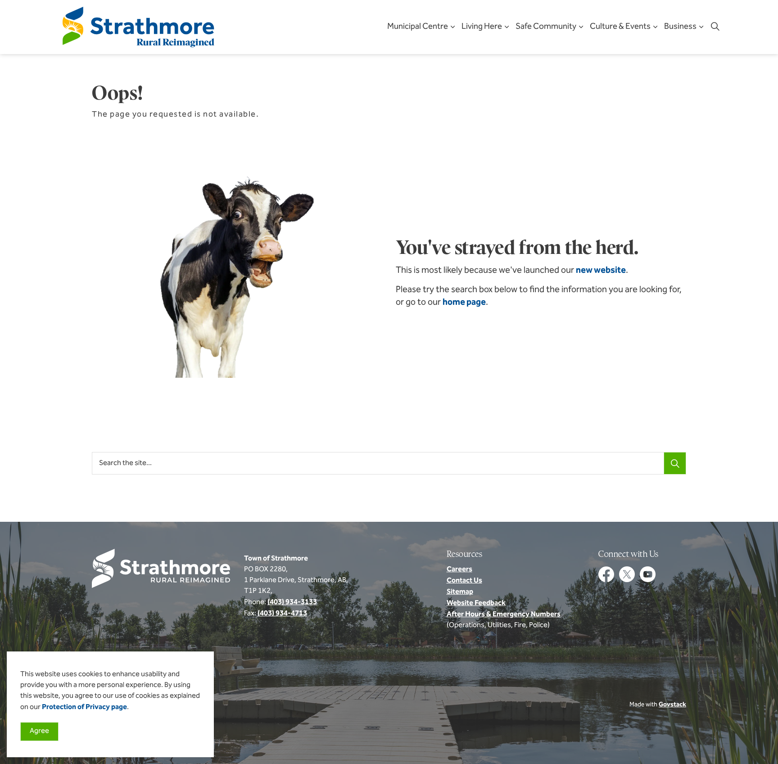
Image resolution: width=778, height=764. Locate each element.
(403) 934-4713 (282, 613)
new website (601, 270)
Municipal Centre (417, 27)
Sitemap (460, 592)
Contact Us (464, 580)
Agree (39, 731)
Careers (459, 569)
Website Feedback (476, 603)
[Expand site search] (715, 27)
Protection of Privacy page (84, 707)
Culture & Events (620, 27)
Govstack (672, 705)
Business (680, 27)
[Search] (675, 463)
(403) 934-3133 (292, 602)
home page (464, 302)
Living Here (481, 27)
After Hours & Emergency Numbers (504, 614)
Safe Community (546, 27)
